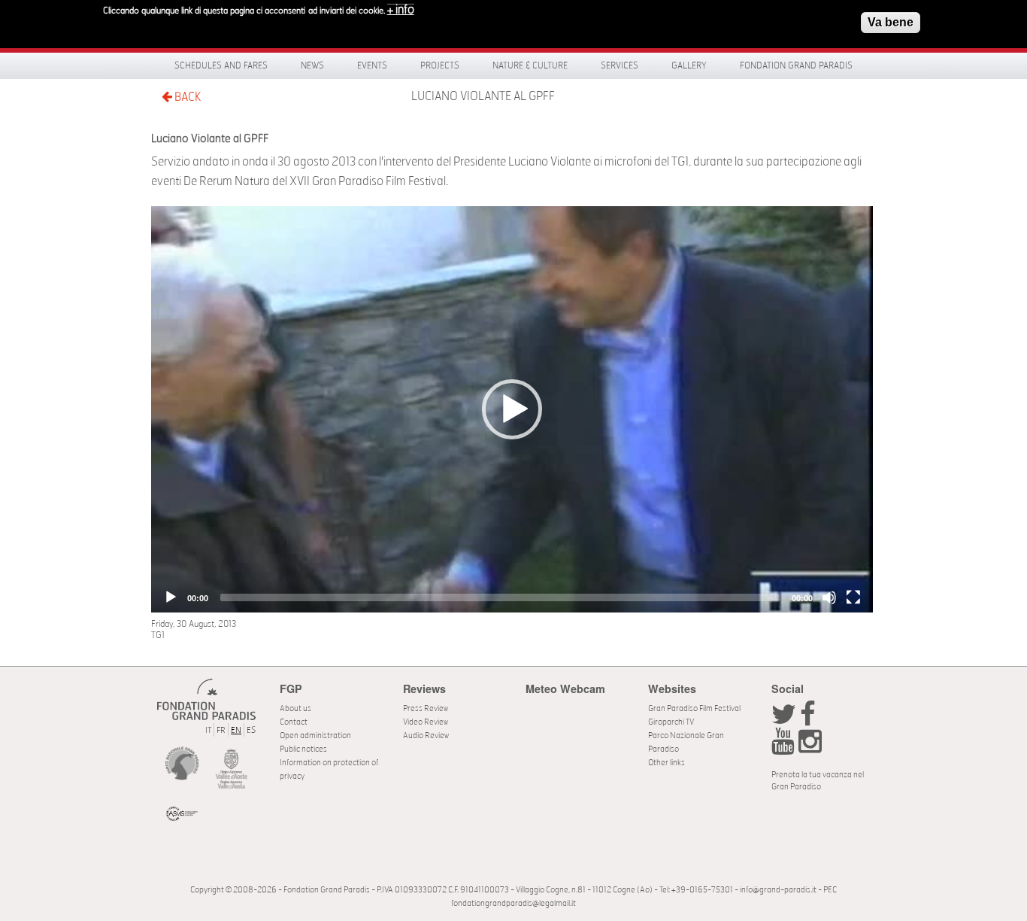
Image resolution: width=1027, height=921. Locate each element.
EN (236, 730)
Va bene (890, 22)
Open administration (315, 735)
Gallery (689, 65)
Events (372, 65)
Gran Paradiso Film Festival (694, 708)
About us (295, 708)
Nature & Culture (530, 65)
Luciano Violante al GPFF (483, 96)
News (312, 65)
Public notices (303, 749)
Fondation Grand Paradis (796, 65)
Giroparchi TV (671, 722)
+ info (400, 10)
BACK (186, 97)
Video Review (425, 722)
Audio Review (426, 735)
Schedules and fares (221, 65)
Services (619, 65)
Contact (293, 722)
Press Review (425, 708)
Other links (666, 762)
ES (251, 730)
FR (221, 730)
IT (208, 730)
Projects (439, 65)
